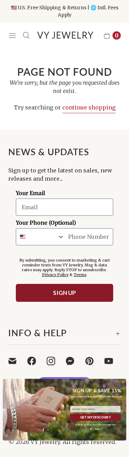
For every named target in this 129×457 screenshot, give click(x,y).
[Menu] (12, 35)
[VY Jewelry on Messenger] (74, 361)
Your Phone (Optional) (46, 222)
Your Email (30, 193)
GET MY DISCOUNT (95, 417)
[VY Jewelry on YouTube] (113, 361)
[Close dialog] (123, 382)
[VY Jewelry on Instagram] (55, 361)
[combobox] (40, 236)
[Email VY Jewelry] (16, 361)
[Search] (26, 35)
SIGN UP (64, 292)
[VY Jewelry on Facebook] (36, 361)
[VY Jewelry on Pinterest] (93, 361)
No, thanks (95, 429)
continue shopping (89, 107)
